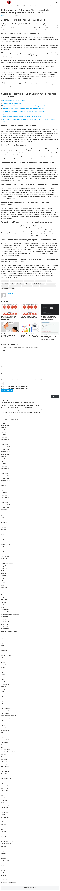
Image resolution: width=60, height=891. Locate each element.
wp (2, 863)
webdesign (4, 834)
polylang (3, 725)
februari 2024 (5, 497)
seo (55, 286)
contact (3, 561)
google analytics (5, 611)
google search (5, 621)
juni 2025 (3, 459)
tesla (2, 810)
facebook (3, 595)
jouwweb (3, 665)
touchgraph (4, 812)
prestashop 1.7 (5, 730)
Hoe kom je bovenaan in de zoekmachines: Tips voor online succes (9, 317)
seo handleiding (5, 771)
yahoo (3, 870)
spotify (3, 802)
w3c (2, 822)
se (1, 744)
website (3, 839)
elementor (4, 587)
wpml (2, 865)
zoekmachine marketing (7, 880)
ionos (2, 657)
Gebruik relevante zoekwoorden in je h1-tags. (15, 100)
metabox (3, 686)
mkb (2, 694)
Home (2, 5)
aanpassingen (5, 281)
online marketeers (6, 711)
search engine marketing (8, 749)
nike (2, 696)
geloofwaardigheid (40, 281)
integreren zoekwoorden (38, 283)
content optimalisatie (7, 563)
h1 (1, 633)
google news (4, 616)
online (3, 703)
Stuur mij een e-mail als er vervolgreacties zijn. (15, 386)
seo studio (4, 783)
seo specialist (4, 781)
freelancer (4, 602)
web (2, 829)
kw (2, 672)
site (2, 795)
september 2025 (5, 451)
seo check (4, 761)
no (2, 701)
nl (1, 698)
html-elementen (20, 283)
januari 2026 (4, 442)
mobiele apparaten (51, 283)
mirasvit (3, 691)
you (2, 877)
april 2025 (4, 463)
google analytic (5, 609)
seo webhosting (5, 790)
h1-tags (12, 283)
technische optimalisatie (7, 805)
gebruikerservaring (29, 281)
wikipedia (3, 851)
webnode (3, 836)
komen (3, 667)
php (2, 720)
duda (2, 585)
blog (2, 551)
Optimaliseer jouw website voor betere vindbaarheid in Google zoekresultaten (49, 338)
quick (2, 737)
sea (2, 747)
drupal (3, 580)
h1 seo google (5, 283)
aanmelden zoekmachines (8, 525)
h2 (2, 636)
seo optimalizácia (6, 778)
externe (3, 592)
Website (3, 373)
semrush (3, 754)
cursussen (4, 568)
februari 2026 (5, 439)
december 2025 (5, 444)
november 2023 (5, 505)
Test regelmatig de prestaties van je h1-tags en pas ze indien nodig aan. (22, 116)
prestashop (4, 727)
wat (2, 827)
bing (2, 549)
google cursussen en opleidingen (10, 614)
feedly (3, 597)
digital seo (4, 573)
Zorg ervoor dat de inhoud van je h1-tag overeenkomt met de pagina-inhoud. (23, 106)
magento (3, 679)
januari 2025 (4, 471)
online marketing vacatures (8, 715)
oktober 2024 (5, 478)
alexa (2, 532)
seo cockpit (4, 764)
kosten (3, 670)
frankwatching (5, 599)
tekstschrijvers (5, 807)
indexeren (28, 283)
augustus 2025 (5, 454)
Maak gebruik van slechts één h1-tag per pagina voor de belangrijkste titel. (23, 108)
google (6, 5)
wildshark (3, 853)
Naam (3, 366)
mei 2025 (3, 461)
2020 (2, 520)
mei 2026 (3, 432)
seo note (3, 776)
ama (2, 534)
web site (3, 831)
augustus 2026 (5, 425)
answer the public (6, 544)
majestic (3, 682)
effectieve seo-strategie (16, 281)
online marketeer (6, 708)
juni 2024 (3, 488)
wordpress (4, 858)
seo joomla (4, 773)
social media (4, 800)
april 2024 (4, 492)
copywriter (4, 566)
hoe (2, 643)
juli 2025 (3, 456)
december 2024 (5, 473)
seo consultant (5, 766)
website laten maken (7, 841)
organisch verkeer (27, 286)
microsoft (3, 689)
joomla (3, 662)
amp (2, 539)
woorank (3, 855)
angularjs (3, 541)
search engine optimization (8, 752)
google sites (4, 626)
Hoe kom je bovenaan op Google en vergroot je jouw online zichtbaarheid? (48, 317)
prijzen (3, 735)
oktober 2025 (5, 449)
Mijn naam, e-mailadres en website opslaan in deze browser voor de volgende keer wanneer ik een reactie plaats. (31, 379)
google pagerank (6, 619)
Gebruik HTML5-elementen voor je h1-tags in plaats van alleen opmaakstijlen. (24, 111)
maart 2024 (4, 495)
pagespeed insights (6, 718)
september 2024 (5, 480)
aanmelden (4, 522)
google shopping (5, 624)
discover (3, 575)
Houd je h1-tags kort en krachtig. (12, 103)
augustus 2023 (5, 512)
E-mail (33, 366)
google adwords (5, 607)
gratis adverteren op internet (9, 631)
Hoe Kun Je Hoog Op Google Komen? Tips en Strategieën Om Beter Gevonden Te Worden (30, 335)
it (1, 660)
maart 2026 (4, 437)
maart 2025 (4, 466)
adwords (3, 529)
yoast (2, 872)
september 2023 (5, 509)
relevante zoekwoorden (46, 286)
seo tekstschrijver (6, 785)
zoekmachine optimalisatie (8, 882)
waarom (3, 824)
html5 (2, 645)
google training (5, 628)
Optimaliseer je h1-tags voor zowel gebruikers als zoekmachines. (20, 114)
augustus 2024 (5, 483)
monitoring (4, 286)
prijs (2, 732)
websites (3, 846)
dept (2, 570)
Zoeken (3, 394)
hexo (2, 640)
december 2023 (5, 502)
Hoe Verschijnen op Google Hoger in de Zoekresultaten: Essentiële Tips (9, 335)
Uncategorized (5, 817)
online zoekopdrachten (14, 286)
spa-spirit (8, 15)
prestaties (36, 286)
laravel (3, 674)
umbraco (3, 814)
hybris (3, 648)
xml (2, 868)
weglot (3, 848)
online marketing (5, 713)
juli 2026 (3, 427)
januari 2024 (4, 500)
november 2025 (5, 447)
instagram (4, 650)
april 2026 (4, 434)
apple (2, 546)
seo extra (3, 769)
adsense (3, 527)
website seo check (6, 843)
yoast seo (4, 875)
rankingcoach (5, 742)
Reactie (3, 350)
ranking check (5, 740)
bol (2, 554)
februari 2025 (5, 468)
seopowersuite (5, 793)
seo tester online (5, 788)
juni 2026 (3, 430)
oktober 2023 (5, 507)
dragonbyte (4, 578)
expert (3, 590)
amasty (3, 537)
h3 (2, 638)
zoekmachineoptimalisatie (8, 288)
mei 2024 (3, 490)
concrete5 (4, 558)
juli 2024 (3, 485)
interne (3, 653)
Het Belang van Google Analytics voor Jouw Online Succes (17, 402)
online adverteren (6, 706)
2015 (2, 517)
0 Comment (22, 15)
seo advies (4, 759)
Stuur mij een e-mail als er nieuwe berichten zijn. (15, 388)
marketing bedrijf (5, 684)
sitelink (3, 798)
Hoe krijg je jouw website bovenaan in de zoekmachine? (29, 316)
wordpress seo (5, 860)
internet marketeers (6, 655)
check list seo (5, 556)
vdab (2, 819)
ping (2, 723)
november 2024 (5, 476)
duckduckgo (4, 583)
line (2, 677)
